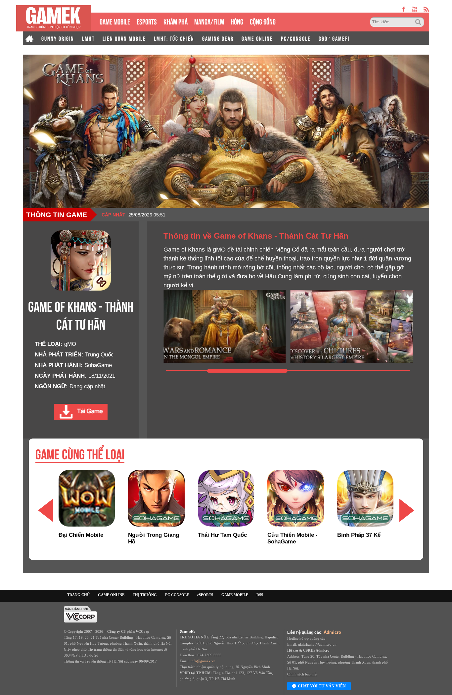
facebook (403, 9)
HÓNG (237, 21)
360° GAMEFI (334, 38)
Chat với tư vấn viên (322, 686)
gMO (70, 344)
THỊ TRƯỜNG (145, 595)
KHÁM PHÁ (175, 21)
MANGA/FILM (209, 21)
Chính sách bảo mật (302, 674)
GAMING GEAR (218, 38)
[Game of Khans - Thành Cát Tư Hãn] (81, 412)
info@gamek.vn (203, 661)
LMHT (88, 38)
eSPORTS (147, 21)
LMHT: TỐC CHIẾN (174, 38)
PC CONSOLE (177, 595)
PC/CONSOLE (296, 38)
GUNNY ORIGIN (57, 38)
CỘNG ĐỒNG (263, 21)
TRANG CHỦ (78, 595)
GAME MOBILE (115, 21)
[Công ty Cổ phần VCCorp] (80, 614)
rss (426, 9)
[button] (45, 510)
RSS (259, 595)
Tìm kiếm (419, 22)
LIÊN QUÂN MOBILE (124, 38)
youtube (414, 9)
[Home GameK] (29, 38)
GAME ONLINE (257, 38)
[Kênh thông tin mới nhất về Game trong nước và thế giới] (53, 18)
